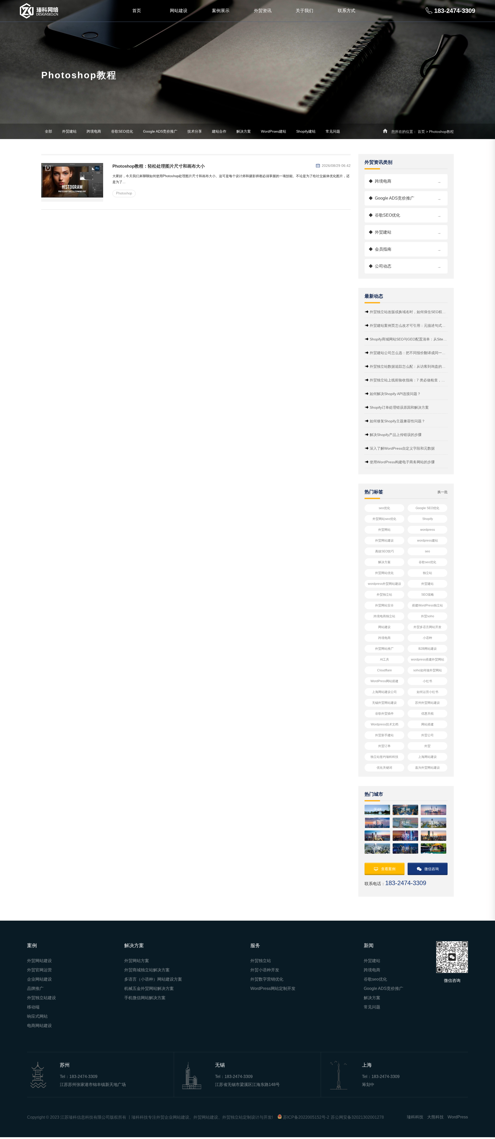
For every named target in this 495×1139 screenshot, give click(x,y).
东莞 (405, 835)
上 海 (433, 810)
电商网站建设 (39, 1026)
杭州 (405, 822)
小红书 (427, 681)
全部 (48, 131)
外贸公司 (427, 735)
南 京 (377, 822)
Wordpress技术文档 (384, 724)
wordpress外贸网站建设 (384, 584)
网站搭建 (427, 724)
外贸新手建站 (384, 735)
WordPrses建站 (273, 131)
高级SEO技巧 (384, 551)
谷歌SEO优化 (122, 131)
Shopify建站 (306, 131)
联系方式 (346, 10)
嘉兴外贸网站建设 (427, 767)
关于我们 (304, 10)
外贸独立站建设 (41, 998)
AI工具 (384, 659)
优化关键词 (384, 767)
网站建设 (178, 10)
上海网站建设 (427, 757)
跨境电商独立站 (384, 616)
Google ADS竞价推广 (160, 131)
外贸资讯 (262, 10)
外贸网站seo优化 (384, 519)
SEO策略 (427, 594)
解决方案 (243, 131)
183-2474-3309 (83, 1076)
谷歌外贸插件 (384, 713)
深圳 (377, 835)
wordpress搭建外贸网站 (427, 659)
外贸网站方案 (136, 961)
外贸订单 (384, 746)
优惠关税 (427, 713)
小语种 (427, 638)
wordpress (427, 530)
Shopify (427, 519)
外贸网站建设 (384, 540)
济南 (434, 848)
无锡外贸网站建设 (384, 703)
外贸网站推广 (384, 648)
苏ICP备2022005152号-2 (306, 1117)
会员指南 (405, 249)
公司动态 (405, 266)
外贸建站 (69, 131)
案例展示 (220, 10)
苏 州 (405, 810)
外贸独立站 (384, 594)
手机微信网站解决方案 (145, 998)
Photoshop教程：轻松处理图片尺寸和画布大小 (158, 166)
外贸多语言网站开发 (427, 627)
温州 (434, 822)
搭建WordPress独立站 (427, 605)
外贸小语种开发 (264, 970)
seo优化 (384, 508)
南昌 (434, 835)
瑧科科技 (415, 1117)
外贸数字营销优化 (266, 979)
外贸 (427, 746)
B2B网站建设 (427, 648)
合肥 (377, 848)
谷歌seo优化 (427, 562)
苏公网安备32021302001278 (357, 1117)
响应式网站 (37, 1016)
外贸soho (427, 616)
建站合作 (219, 131)
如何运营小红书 (427, 692)
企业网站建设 (39, 979)
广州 (405, 848)
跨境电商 (94, 131)
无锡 (377, 810)
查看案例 (388, 869)
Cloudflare (384, 670)
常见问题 (333, 131)
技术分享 (194, 131)
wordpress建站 (427, 540)
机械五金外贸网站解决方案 (149, 989)
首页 (136, 10)
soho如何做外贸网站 (427, 670)
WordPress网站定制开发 (272, 989)
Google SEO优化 (427, 508)
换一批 (443, 492)
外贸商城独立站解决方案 (147, 970)
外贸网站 (384, 530)
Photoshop (124, 193)
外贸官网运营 (39, 970)
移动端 (33, 1007)
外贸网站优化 (384, 573)
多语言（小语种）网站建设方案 (153, 979)
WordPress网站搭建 (384, 681)
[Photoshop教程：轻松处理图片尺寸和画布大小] (72, 182)
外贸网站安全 (384, 605)
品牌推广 (35, 989)
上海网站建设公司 (384, 692)
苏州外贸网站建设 (427, 703)
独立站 (427, 573)
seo (427, 551)
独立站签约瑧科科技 (384, 757)
